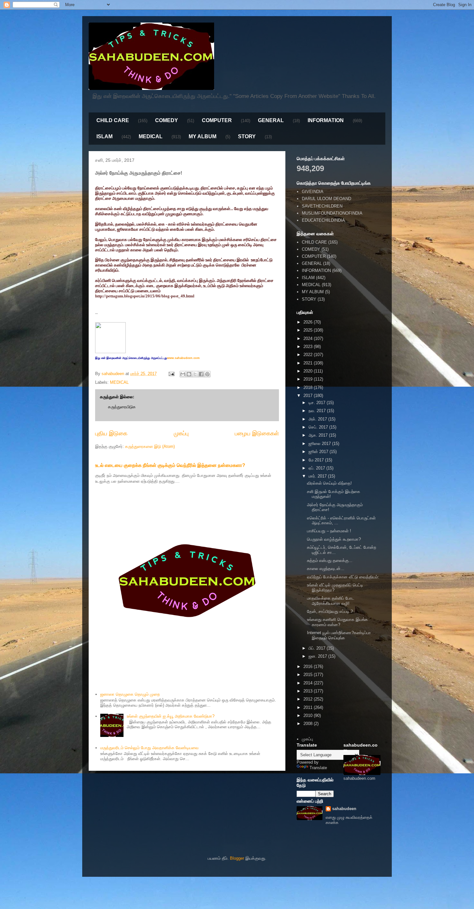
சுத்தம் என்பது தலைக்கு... (329, 560)
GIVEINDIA (312, 191)
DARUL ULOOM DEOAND (326, 198)
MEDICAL (151, 136)
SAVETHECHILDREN (322, 206)
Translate (318, 767)
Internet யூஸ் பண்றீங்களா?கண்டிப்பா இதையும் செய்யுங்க (339, 635)
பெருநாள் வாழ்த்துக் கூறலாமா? (334, 539)
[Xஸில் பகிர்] (195, 374)
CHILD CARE (112, 120)
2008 (308, 723)
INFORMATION (326, 120)
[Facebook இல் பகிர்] (201, 374)
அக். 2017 (318, 419)
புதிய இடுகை (111, 433)
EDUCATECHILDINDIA (323, 220)
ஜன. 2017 (318, 656)
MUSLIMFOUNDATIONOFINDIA (332, 213)
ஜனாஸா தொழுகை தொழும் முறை (130, 694)
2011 (308, 707)
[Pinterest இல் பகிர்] (207, 374)
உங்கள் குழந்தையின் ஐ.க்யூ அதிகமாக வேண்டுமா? (170, 716)
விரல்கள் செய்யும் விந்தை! (329, 483)
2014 (308, 683)
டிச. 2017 (318, 402)
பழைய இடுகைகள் (257, 433)
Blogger (237, 858)
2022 (308, 354)
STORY (247, 136)
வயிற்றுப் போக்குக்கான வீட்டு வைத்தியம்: (343, 577)
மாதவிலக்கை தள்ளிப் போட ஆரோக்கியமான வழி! (330, 601)
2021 (308, 363)
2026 (308, 322)
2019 (308, 379)
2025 (308, 330)
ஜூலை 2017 (320, 443)
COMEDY (166, 120)
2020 (308, 371)
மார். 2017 (318, 476)
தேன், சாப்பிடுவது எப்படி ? (330, 611)
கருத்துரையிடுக (122, 406)
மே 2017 (317, 460)
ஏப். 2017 (317, 468)
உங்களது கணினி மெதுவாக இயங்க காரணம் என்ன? (337, 622)
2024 (308, 338)
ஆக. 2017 (319, 435)
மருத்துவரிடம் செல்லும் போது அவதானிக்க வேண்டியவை (149, 747)
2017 (308, 395)
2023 (308, 346)
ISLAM (104, 136)
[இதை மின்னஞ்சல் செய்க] (183, 374)
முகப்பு (181, 433)
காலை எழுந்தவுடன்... (325, 568)
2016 (308, 666)
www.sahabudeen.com (183, 358)
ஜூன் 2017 (319, 451)
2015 (308, 674)
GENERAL (271, 120)
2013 (308, 691)
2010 (308, 715)
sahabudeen (344, 808)
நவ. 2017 (318, 410)
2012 (308, 699)
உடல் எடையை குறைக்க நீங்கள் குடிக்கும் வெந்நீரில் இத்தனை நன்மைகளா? (170, 465)
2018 (308, 387)
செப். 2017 (319, 427)
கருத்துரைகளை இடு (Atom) (150, 446)
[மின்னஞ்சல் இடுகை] (171, 373)
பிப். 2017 (318, 648)
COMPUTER (217, 120)
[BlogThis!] (189, 374)
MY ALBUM (202, 136)
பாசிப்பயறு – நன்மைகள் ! (329, 530)
